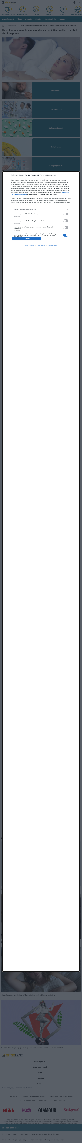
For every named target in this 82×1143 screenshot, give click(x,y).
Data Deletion (29, 245)
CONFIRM (26, 238)
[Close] (76, 175)
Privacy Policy (52, 245)
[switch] (65, 214)
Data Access (41, 245)
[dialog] (41, 571)
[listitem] (41, 209)
